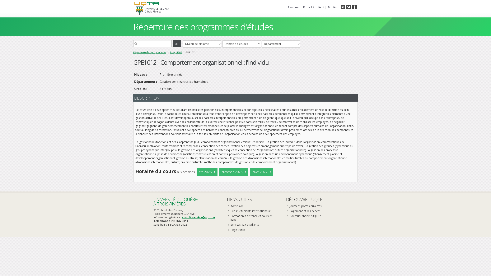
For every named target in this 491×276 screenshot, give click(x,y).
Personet (294, 7)
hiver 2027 (260, 172)
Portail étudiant (314, 7)
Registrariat (238, 230)
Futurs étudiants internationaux (251, 211)
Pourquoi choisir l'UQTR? (305, 216)
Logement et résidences (305, 211)
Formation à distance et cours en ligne (252, 217)
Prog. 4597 (176, 52)
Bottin (332, 7)
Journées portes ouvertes (306, 206)
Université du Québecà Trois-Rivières (176, 201)
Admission (237, 206)
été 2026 (205, 172)
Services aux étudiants (245, 224)
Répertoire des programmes (149, 52)
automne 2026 (232, 172)
